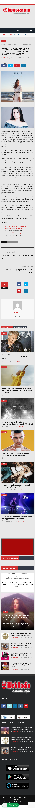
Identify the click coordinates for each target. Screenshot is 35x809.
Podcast (18, 797)
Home (5, 797)
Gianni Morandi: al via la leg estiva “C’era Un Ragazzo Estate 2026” (21, 665)
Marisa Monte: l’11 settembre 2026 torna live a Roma (21, 654)
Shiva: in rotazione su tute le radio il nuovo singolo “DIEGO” (15, 486)
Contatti (17, 799)
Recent (4, 722)
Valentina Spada (12, 242)
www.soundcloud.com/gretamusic (16, 233)
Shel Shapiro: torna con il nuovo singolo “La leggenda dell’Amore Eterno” (17, 518)
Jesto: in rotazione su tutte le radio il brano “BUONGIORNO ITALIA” (16, 454)
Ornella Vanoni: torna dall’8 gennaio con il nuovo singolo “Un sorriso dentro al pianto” (17, 390)
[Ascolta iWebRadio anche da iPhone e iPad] (17, 767)
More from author (20, 327)
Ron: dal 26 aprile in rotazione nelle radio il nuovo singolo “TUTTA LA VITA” (15, 357)
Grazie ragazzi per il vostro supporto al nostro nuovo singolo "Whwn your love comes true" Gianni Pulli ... (17, 578)
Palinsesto (11, 797)
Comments (22, 722)
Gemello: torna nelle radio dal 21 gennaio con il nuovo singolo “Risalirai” (17, 423)
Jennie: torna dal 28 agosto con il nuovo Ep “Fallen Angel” (17, 617)
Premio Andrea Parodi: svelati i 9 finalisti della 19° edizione (22, 634)
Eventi (24, 797)
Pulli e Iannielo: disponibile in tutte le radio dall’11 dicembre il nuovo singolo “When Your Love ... (17, 584)
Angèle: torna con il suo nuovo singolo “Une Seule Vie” (21, 644)
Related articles (7, 327)
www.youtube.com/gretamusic (15, 228)
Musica (4, 41)
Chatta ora (13, 805)
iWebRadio (7, 57)
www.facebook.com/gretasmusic (15, 226)
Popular (12, 722)
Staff (29, 797)
